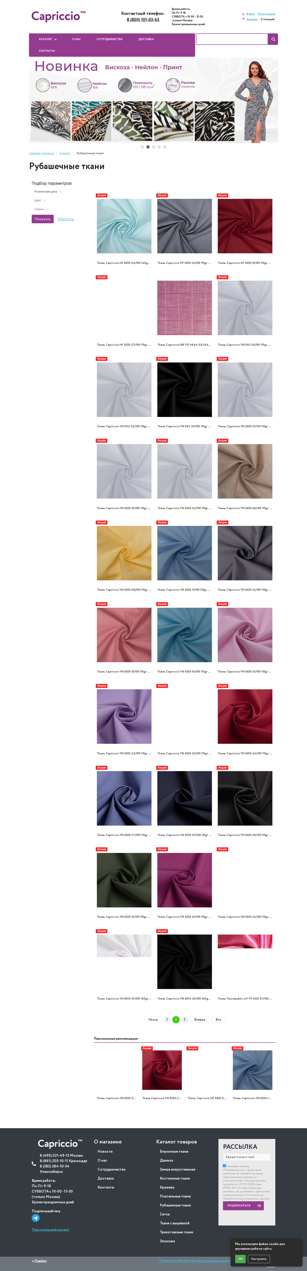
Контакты (106, 1187)
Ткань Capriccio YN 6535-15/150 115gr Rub (124, 672)
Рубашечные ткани (175, 1205)
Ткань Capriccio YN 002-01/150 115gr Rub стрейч (251, 345)
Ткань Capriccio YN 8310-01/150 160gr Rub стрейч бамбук (136, 999)
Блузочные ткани (174, 1151)
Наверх (40, 1261)
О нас (102, 1160)
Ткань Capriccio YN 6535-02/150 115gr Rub (185, 508)
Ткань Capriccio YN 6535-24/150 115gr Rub (246, 753)
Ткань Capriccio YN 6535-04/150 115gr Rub (125, 1098)
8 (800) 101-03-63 (143, 20)
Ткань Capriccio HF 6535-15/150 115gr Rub (245, 263)
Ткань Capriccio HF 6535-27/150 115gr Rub (125, 345)
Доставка (106, 1178)
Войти (251, 14)
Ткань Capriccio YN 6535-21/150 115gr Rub (246, 672)
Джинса (166, 1160)
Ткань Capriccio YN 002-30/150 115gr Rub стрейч (190, 426)
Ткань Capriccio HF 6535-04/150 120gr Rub (126, 263)
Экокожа (167, 1241)
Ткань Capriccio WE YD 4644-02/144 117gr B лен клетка (196, 345)
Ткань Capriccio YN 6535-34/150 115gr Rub (246, 917)
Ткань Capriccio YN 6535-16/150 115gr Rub (185, 672)
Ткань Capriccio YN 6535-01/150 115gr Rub (246, 426)
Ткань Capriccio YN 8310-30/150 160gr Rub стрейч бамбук (196, 999)
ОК (240, 1259)
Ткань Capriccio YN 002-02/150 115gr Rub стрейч (130, 426)
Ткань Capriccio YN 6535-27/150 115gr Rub (125, 835)
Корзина (252, 19)
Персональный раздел (50, 1229)
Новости (105, 1151)
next (270, 100)
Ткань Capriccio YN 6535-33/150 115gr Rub (185, 917)
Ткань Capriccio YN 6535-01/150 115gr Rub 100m (128, 508)
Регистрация (266, 14)
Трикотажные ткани (176, 1232)
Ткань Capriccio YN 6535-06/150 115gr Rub (246, 508)
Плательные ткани (175, 1196)
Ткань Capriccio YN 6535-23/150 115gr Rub (185, 753)
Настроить (259, 1259)
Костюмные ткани (175, 1178)
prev (37, 100)
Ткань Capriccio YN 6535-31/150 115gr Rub (125, 917)
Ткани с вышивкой (174, 1223)
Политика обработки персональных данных (196, 1261)
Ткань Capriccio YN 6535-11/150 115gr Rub (185, 590)
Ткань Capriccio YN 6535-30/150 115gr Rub (246, 835)
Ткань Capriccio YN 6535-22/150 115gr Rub (125, 753)
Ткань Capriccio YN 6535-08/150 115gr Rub (125, 590)
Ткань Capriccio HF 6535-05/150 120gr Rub (216, 1098)
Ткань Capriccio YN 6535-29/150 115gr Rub (185, 835)
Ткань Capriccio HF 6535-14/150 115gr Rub (185, 263)
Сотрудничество (112, 1169)
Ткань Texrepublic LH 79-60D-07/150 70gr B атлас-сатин (257, 999)
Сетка (165, 1214)
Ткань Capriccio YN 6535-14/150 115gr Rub (246, 590)
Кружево (167, 1187)
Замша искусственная (177, 1169)
